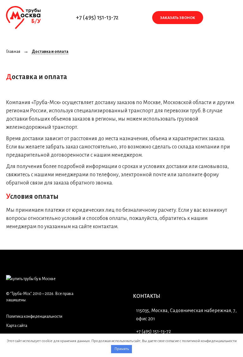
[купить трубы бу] (23, 17)
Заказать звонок (177, 18)
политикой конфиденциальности (209, 341)
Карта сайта (16, 325)
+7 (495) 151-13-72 (97, 17)
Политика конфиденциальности (34, 316)
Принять (122, 349)
